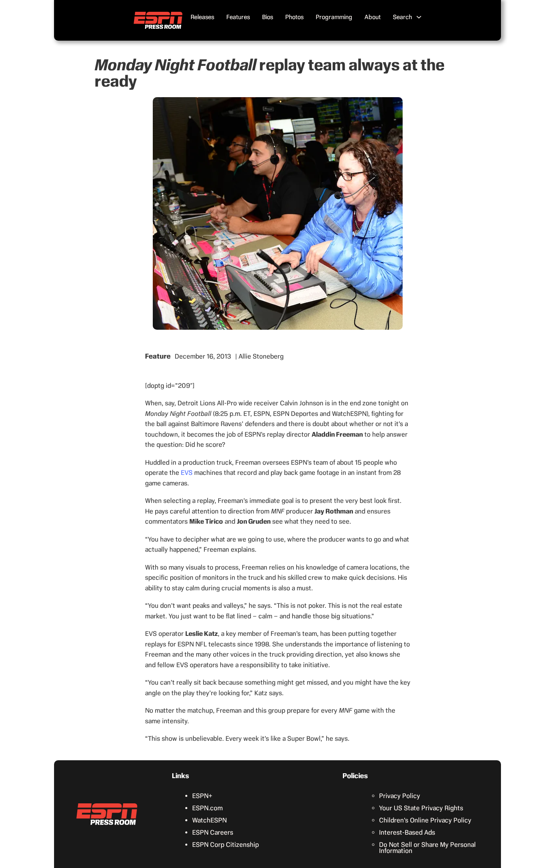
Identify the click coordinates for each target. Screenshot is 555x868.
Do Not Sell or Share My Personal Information (427, 848)
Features (238, 17)
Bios (267, 17)
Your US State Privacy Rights (421, 808)
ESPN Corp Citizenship (225, 844)
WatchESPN (209, 820)
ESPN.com (207, 808)
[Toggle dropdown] (419, 17)
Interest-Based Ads (407, 832)
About (372, 17)
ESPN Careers (212, 832)
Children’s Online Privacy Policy (425, 820)
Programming (334, 17)
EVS (187, 472)
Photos (294, 17)
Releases (202, 17)
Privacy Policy (399, 796)
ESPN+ (202, 796)
